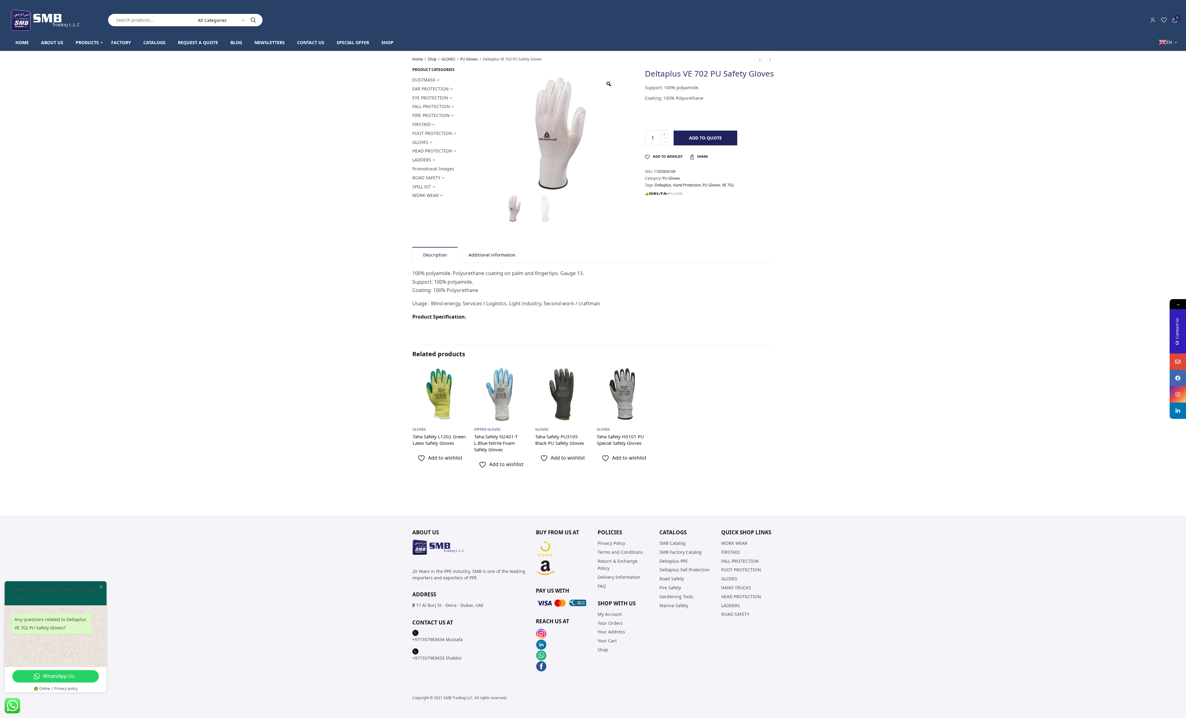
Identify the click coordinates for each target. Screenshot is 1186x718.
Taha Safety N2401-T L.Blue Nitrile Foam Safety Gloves (496, 443)
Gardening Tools (676, 596)
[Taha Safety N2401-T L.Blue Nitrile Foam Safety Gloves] (501, 394)
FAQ (602, 586)
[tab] (435, 255)
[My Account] (1152, 20)
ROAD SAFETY (426, 178)
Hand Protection (687, 185)
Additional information (492, 255)
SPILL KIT (421, 187)
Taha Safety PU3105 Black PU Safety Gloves (559, 439)
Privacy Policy (611, 543)
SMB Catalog (672, 543)
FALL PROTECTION (431, 106)
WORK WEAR (425, 195)
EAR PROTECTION (430, 89)
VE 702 (728, 185)
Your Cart (607, 641)
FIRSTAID (421, 124)
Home (417, 59)
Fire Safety (670, 588)
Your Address (611, 632)
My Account (610, 614)
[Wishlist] (1164, 20)
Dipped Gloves (487, 429)
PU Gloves (469, 59)
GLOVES (448, 59)
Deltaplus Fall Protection (684, 570)
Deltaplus (663, 185)
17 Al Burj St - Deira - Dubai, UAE (450, 605)
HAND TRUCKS (736, 588)
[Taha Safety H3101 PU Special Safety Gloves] (624, 394)
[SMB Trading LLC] (51, 20)
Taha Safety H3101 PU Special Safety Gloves (620, 439)
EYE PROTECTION (430, 98)
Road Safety (671, 579)
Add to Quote (705, 138)
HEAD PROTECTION (432, 151)
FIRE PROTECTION (431, 115)
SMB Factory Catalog (680, 552)
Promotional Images (433, 169)
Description (435, 255)
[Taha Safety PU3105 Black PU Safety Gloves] (562, 394)
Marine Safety (673, 605)
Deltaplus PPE (673, 561)
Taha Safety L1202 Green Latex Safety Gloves (439, 439)
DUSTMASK (423, 80)
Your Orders (610, 623)
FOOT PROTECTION (432, 133)
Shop (432, 59)
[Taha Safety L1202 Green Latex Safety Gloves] (440, 394)
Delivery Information (619, 577)
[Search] (253, 20)
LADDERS (421, 160)
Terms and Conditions (620, 552)
